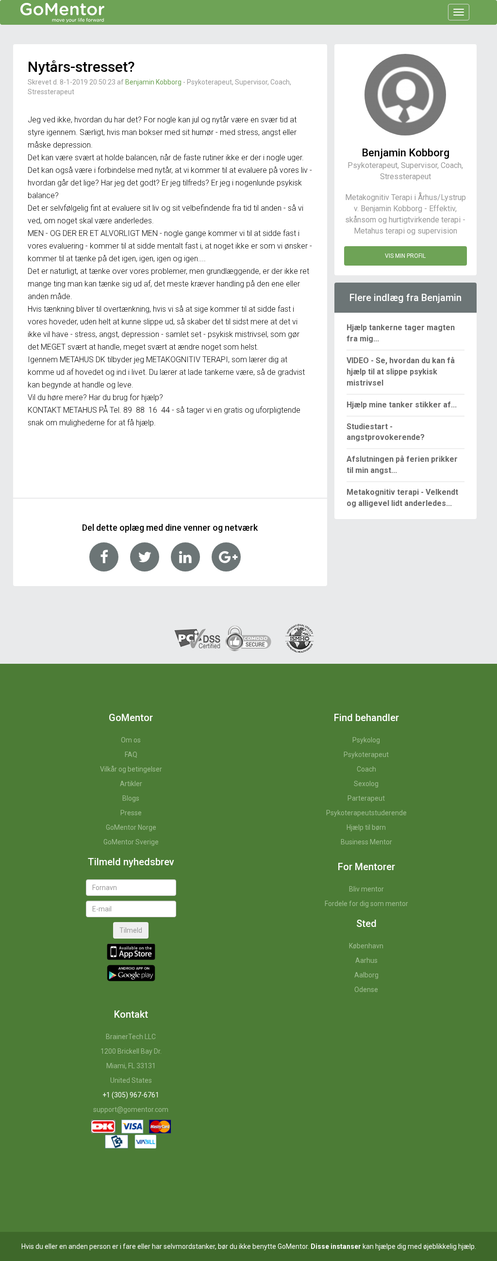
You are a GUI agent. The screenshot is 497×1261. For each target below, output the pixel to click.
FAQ (131, 754)
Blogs (130, 798)
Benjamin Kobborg (153, 82)
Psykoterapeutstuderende (366, 813)
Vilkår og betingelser (131, 769)
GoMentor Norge (131, 827)
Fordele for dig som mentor (366, 904)
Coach (366, 769)
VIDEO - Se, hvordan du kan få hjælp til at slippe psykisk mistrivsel (401, 371)
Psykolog (366, 740)
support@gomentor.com (130, 1109)
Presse (131, 813)
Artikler (131, 784)
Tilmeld (130, 930)
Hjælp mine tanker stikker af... (402, 404)
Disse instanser (336, 1246)
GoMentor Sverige (131, 842)
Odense (366, 989)
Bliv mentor (366, 889)
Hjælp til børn (366, 827)
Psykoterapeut (366, 754)
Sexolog (366, 784)
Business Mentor (366, 842)
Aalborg (366, 975)
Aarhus (366, 960)
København (366, 946)
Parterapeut (366, 798)
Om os (131, 740)
